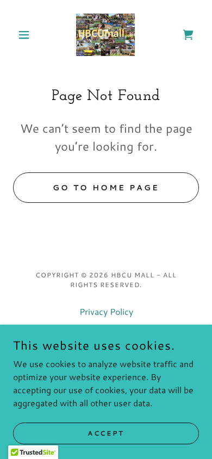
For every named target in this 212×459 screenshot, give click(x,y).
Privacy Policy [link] (106, 311)
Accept (106, 433)
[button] (27, 35)
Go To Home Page (106, 187)
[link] (106, 35)
